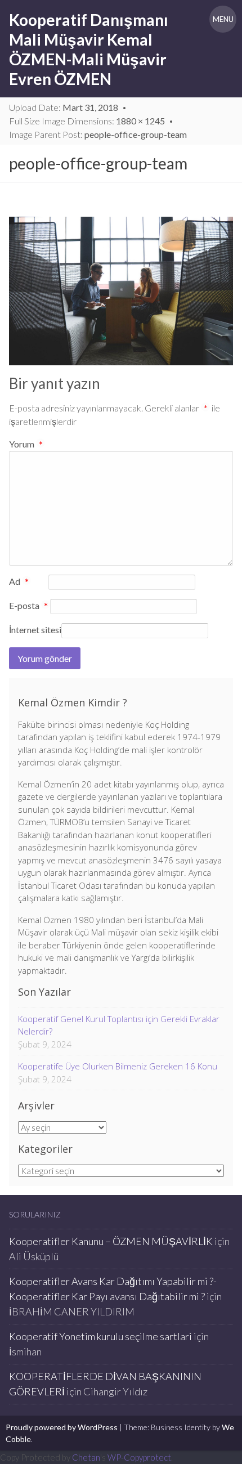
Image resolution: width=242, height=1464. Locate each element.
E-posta (28, 606)
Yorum (26, 443)
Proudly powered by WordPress (62, 1427)
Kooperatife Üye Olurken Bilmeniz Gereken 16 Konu (117, 1066)
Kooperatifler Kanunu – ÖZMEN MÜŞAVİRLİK (111, 1241)
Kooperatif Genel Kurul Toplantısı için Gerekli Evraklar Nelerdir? (118, 1025)
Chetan (86, 1457)
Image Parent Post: (98, 134)
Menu (223, 19)
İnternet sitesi (35, 629)
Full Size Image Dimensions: (87, 120)
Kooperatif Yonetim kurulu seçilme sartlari (100, 1336)
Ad (19, 582)
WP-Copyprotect (139, 1457)
